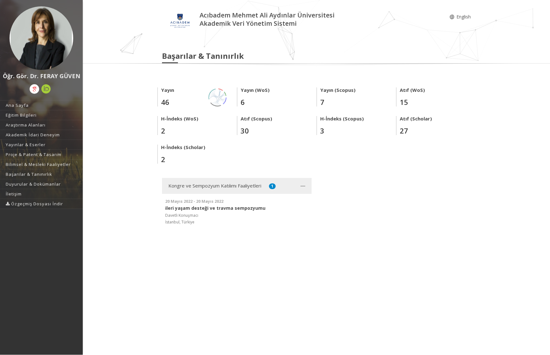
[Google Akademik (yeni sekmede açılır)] (34, 89)
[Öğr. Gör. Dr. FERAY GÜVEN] (41, 38)
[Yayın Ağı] (218, 97)
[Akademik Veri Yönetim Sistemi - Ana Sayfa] (181, 20)
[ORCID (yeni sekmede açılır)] (46, 89)
